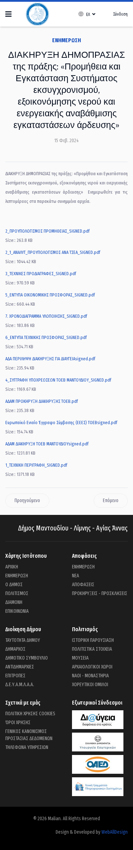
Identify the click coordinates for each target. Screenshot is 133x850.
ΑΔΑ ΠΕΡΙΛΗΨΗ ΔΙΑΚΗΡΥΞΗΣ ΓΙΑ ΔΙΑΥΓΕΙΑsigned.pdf (50, 358)
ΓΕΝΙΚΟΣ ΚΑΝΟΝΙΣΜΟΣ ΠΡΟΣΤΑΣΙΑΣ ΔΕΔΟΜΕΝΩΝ (28, 734)
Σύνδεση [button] (120, 14)
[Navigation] (8, 14)
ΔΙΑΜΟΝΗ (13, 602)
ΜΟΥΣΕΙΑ (80, 658)
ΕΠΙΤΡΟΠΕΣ (15, 676)
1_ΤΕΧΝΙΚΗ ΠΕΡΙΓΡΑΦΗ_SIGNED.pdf (36, 465)
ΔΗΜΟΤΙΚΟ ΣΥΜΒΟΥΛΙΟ (26, 658)
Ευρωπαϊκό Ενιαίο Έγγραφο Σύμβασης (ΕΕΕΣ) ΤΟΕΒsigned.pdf (61, 422)
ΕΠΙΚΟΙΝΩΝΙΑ (17, 611)
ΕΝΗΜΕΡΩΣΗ (16, 576)
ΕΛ (88, 14)
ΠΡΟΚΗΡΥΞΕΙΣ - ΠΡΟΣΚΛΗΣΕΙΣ (99, 593)
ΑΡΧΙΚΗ (11, 567)
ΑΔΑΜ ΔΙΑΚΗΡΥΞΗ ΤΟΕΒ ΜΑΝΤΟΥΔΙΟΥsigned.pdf (46, 443)
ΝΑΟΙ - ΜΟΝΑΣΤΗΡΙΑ (90, 676)
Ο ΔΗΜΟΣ (14, 585)
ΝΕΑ (75, 576)
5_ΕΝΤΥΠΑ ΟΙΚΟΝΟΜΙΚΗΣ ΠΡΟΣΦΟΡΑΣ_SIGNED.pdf (50, 295)
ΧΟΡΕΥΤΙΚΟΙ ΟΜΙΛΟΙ (90, 685)
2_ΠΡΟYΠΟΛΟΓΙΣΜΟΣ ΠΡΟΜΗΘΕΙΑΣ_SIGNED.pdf (47, 231)
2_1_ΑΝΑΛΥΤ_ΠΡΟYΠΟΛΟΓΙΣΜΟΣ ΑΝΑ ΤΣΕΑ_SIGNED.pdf (52, 252)
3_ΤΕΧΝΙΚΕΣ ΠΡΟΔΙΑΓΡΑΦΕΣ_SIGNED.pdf (40, 273)
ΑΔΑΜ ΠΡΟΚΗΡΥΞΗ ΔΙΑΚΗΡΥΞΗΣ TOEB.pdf (41, 401)
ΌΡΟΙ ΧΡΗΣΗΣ (18, 723)
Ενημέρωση (66, 40)
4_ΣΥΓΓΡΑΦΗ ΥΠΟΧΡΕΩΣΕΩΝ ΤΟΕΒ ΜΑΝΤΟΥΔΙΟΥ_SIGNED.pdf (58, 380)
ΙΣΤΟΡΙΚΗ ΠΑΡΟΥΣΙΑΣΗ (93, 640)
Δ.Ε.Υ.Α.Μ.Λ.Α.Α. (19, 685)
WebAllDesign (114, 832)
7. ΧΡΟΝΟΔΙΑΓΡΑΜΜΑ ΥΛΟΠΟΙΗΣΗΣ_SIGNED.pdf (46, 316)
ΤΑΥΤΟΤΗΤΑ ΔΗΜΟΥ (22, 640)
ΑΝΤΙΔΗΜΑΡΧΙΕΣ (19, 667)
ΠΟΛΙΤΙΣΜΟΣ (16, 593)
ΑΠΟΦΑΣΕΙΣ (83, 585)
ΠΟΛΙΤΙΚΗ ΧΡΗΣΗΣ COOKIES (30, 714)
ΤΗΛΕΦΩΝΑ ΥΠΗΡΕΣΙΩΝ (26, 747)
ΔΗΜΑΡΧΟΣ (15, 649)
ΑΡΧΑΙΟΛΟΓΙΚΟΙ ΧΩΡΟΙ (92, 667)
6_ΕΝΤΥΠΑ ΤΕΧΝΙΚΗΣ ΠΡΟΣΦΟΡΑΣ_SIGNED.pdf (46, 337)
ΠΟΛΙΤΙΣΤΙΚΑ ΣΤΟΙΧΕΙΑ (92, 649)
